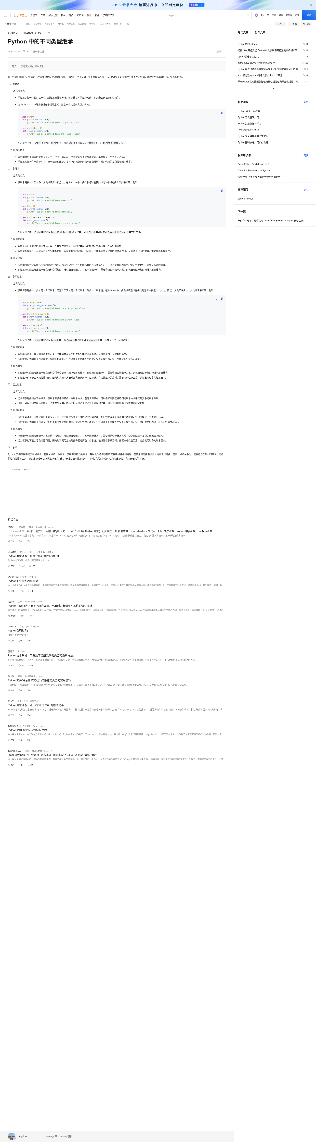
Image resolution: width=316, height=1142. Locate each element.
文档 (274, 15)
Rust (27, 750)
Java (50, 527)
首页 (28, 23)
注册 (297, 15)
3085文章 (51, 1136)
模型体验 (37, 23)
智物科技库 (13, 725)
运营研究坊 (13, 576)
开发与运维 (28, 33)
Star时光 (12, 551)
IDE (32, 551)
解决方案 (53, 15)
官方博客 (82, 23)
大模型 (33, 15)
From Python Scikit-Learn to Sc (254, 164)
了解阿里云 (108, 15)
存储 (31, 527)
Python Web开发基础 (249, 111)
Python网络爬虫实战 (248, 129)
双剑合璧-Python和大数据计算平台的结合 (259, 176)
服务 (97, 15)
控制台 (289, 15)
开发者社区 (10, 23)
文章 (40, 33)
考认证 (92, 23)
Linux (40, 676)
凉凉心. (11, 527)
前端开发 (48, 750)
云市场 (80, 15)
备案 (281, 15)
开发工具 (40, 551)
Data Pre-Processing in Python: (254, 170)
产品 (42, 15)
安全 (20, 601)
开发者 (50, 551)
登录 (309, 15)
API (26, 701)
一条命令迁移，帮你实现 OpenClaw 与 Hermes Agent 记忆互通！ (271, 220)
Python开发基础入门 (248, 117)
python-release (245, 198)
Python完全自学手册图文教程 (253, 136)
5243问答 (66, 1136)
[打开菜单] (5, 15)
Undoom (12, 626)
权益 (63, 15)
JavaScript (41, 527)
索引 (24, 576)
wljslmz (22, 1136)
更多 (305, 102)
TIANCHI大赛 (104, 23)
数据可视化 (30, 676)
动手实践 (71, 23)
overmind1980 (14, 750)
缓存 (20, 676)
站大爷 (11, 601)
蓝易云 (11, 651)
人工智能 (26, 725)
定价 (71, 15)
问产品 (61, 23)
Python (27, 469)
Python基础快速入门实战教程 (253, 142)
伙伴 (89, 15)
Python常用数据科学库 (249, 123)
